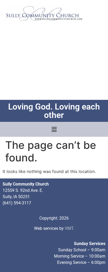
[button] (54, 129)
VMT (69, 228)
